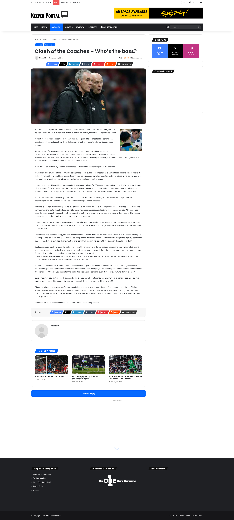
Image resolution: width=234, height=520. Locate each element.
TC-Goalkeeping (39, 478)
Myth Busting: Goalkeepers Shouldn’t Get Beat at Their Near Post (125, 377)
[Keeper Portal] (49, 14)
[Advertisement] (175, 92)
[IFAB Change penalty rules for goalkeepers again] (88, 364)
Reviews (80, 27)
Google (36, 490)
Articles (55, 27)
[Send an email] (45, 58)
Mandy (41, 58)
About (188, 516)
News (44, 27)
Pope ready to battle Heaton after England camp (79, 2)
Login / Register (109, 27)
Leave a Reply (89, 393)
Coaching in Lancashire (42, 474)
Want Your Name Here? (42, 482)
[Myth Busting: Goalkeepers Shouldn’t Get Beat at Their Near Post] (125, 364)
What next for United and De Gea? (50, 376)
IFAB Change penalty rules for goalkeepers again (85, 377)
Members (92, 27)
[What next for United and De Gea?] (51, 364)
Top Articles (49, 45)
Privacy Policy (38, 486)
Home (35, 27)
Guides (68, 27)
